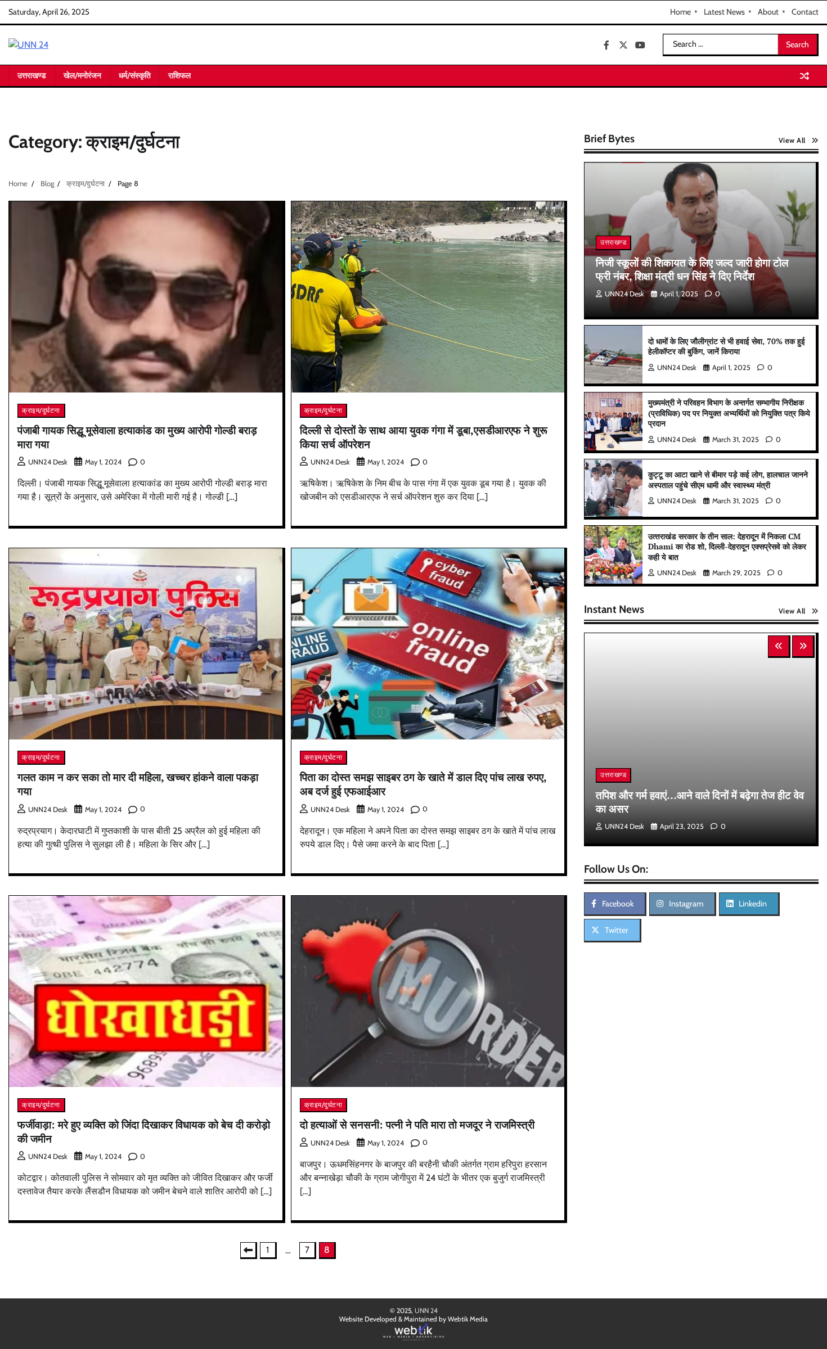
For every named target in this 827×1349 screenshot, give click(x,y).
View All (792, 140)
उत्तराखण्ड (31, 75)
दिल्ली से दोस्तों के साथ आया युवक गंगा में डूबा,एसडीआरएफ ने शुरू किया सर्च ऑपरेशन (423, 437)
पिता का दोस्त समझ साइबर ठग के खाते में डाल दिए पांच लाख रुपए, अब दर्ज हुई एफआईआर (423, 784)
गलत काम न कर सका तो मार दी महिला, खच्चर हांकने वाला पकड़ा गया (137, 784)
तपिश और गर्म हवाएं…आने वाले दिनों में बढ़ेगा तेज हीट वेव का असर (700, 802)
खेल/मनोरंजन (82, 75)
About (768, 12)
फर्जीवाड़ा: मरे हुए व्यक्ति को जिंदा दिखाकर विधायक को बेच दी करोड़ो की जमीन (143, 1131)
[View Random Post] (804, 75)
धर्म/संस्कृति (135, 75)
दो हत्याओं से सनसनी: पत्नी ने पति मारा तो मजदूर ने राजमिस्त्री (417, 1124)
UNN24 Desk (48, 462)
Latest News (724, 12)
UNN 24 (426, 1310)
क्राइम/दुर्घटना (41, 410)
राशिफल (179, 75)
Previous (248, 1250)
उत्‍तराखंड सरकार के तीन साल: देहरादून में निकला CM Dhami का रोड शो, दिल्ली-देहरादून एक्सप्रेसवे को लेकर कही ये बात (727, 546)
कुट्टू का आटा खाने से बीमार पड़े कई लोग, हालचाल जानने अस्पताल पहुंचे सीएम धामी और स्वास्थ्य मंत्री (728, 479)
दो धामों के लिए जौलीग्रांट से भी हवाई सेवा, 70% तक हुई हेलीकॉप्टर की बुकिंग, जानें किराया (726, 346)
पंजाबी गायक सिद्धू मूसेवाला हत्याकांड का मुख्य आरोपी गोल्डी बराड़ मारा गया (137, 437)
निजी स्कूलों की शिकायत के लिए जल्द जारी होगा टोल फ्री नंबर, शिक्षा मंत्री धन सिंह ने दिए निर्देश (692, 269)
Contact (805, 12)
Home (680, 12)
